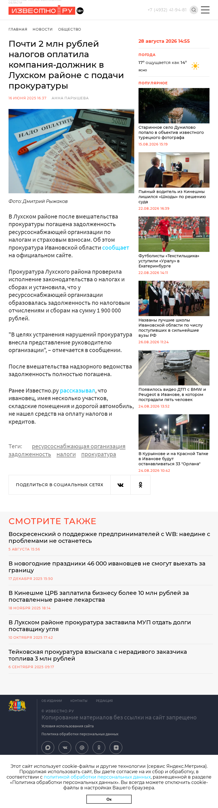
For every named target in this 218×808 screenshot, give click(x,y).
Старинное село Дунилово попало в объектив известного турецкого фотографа (171, 132)
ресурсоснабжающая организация (78, 446)
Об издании (51, 701)
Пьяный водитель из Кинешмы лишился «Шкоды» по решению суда (172, 196)
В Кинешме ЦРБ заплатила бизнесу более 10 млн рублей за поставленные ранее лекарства (99, 596)
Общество (69, 29)
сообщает (115, 247)
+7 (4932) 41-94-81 (167, 9)
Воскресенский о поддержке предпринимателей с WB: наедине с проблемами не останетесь (109, 537)
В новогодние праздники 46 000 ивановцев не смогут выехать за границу (107, 567)
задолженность (30, 454)
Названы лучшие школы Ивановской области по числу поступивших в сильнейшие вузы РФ (171, 328)
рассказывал (77, 390)
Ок (109, 799)
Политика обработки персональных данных (79, 733)
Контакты (78, 701)
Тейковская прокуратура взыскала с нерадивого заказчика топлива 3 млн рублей (98, 655)
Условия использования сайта (67, 725)
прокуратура (98, 454)
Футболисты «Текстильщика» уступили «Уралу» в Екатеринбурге (169, 261)
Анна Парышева (70, 98)
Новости (43, 29)
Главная (18, 29)
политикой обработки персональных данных (97, 777)
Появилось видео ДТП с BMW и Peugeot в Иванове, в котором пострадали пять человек (172, 394)
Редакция (104, 701)
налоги (66, 454)
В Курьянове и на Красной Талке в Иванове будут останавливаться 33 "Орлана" (173, 458)
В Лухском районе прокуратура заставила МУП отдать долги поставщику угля (100, 626)
